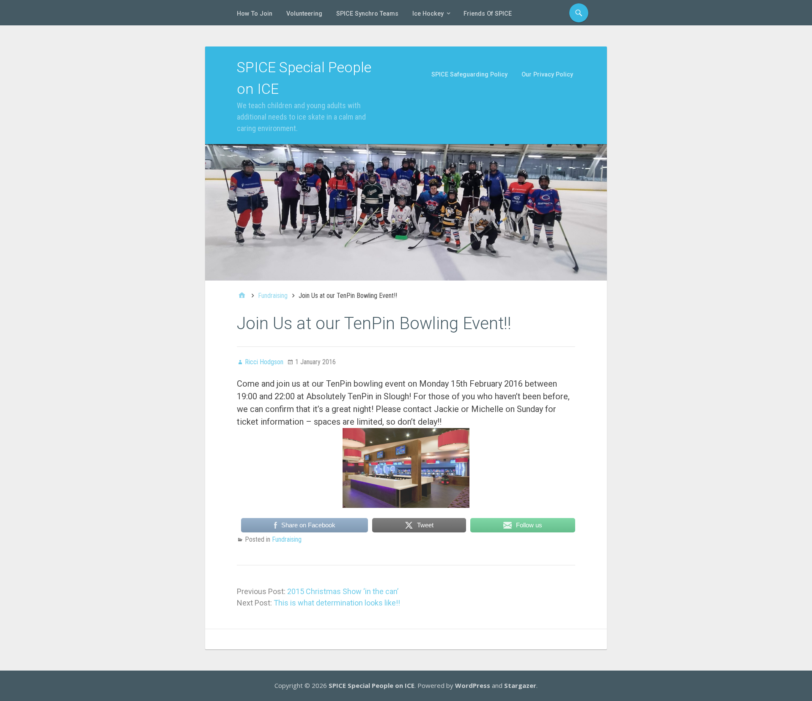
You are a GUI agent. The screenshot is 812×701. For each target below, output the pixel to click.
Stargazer (520, 685)
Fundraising (287, 539)
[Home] (242, 296)
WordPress (472, 685)
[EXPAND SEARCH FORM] (578, 12)
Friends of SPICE (488, 13)
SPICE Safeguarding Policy (469, 74)
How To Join (254, 13)
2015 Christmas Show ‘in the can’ (342, 591)
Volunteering (304, 13)
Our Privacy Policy (547, 74)
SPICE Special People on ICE (371, 685)
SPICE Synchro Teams (367, 13)
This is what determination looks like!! (337, 602)
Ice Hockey (428, 13)
